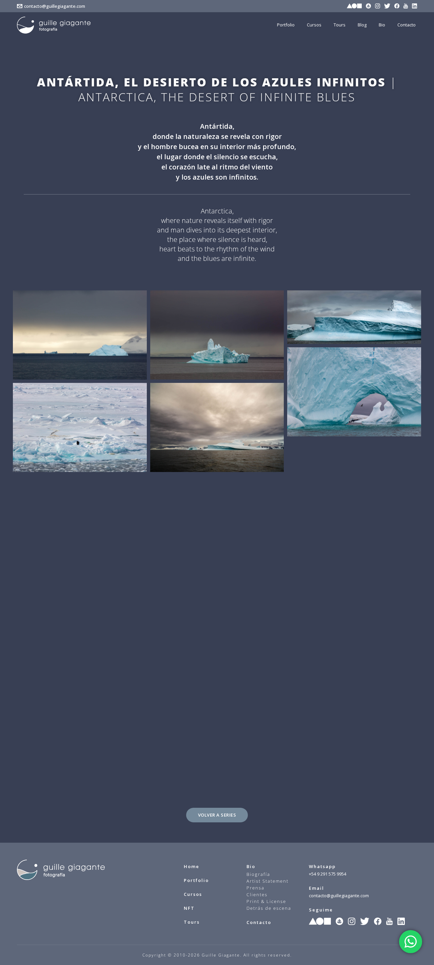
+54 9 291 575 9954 (327, 874)
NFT (189, 908)
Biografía (258, 874)
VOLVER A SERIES (217, 815)
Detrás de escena (268, 908)
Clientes (257, 894)
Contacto (258, 922)
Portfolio (196, 880)
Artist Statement (267, 881)
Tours (192, 922)
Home (191, 866)
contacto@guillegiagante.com (54, 6)
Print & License (266, 901)
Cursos (193, 894)
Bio (250, 866)
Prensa (255, 888)
